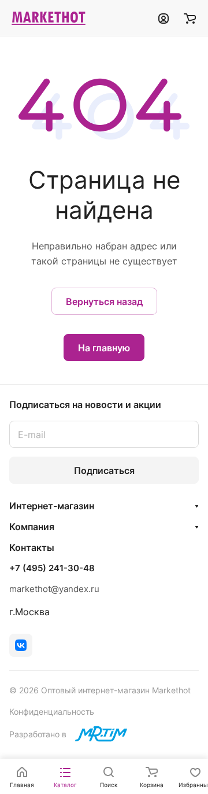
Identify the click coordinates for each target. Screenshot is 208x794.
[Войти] (163, 18)
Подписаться (104, 470)
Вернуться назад (104, 301)
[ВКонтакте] (20, 645)
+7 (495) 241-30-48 (52, 568)
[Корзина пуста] (190, 18)
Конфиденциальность (51, 711)
